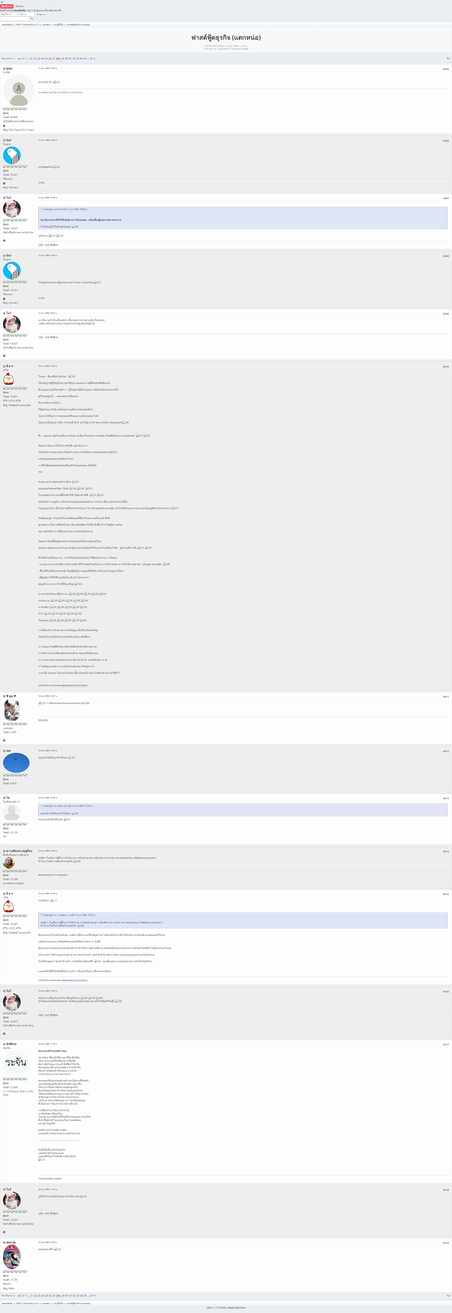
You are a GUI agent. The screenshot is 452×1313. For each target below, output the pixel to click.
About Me (43, 720)
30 (66, 58)
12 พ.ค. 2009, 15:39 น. (47, 797)
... (28, 58)
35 (85, 58)
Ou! (8, 140)
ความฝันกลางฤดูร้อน (19, 851)
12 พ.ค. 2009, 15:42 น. (47, 850)
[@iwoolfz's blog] (4, 183)
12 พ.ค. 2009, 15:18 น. (47, 750)
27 (53, 58)
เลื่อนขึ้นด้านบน (8, 1295)
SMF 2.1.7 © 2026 (216, 1307)
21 (31, 58)
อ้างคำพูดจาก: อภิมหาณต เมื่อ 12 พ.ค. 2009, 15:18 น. (68, 805)
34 (81, 58)
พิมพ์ (448, 58)
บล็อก (40, 244)
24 (42, 58)
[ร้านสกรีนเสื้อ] (4, 240)
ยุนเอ (9, 68)
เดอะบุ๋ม (11, 1242)
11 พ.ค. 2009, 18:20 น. (47, 197)
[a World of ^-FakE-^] (4, 125)
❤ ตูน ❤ (11, 696)
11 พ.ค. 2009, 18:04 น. (47, 140)
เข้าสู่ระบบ (38, 10)
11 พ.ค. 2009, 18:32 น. (47, 313)
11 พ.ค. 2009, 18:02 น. (47, 68)
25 (46, 58)
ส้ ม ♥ (9, 366)
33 (77, 58)
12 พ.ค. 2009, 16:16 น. (47, 893)
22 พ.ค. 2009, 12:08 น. (47, 1242)
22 (35, 58)
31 (70, 58)
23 (38, 58)
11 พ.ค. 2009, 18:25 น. (47, 255)
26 (50, 58)
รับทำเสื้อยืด (50, 244)
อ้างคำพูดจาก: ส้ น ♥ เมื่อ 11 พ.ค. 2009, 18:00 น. (65, 209)
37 (91, 58)
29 (62, 58)
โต (8, 798)
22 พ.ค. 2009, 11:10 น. (47, 1043)
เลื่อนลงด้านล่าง (8, 58)
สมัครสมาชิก (55, 10)
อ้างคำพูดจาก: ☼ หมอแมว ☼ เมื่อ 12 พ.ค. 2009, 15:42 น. (69, 914)
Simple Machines (236, 1307)
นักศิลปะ (11, 1044)
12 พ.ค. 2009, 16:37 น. (47, 991)
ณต (8, 751)
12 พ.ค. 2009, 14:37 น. (47, 696)
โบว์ (8, 198)
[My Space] (4, 740)
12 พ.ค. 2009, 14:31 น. (47, 366)
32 (74, 58)
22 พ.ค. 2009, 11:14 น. (47, 1189)
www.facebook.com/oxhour (74, 685)
